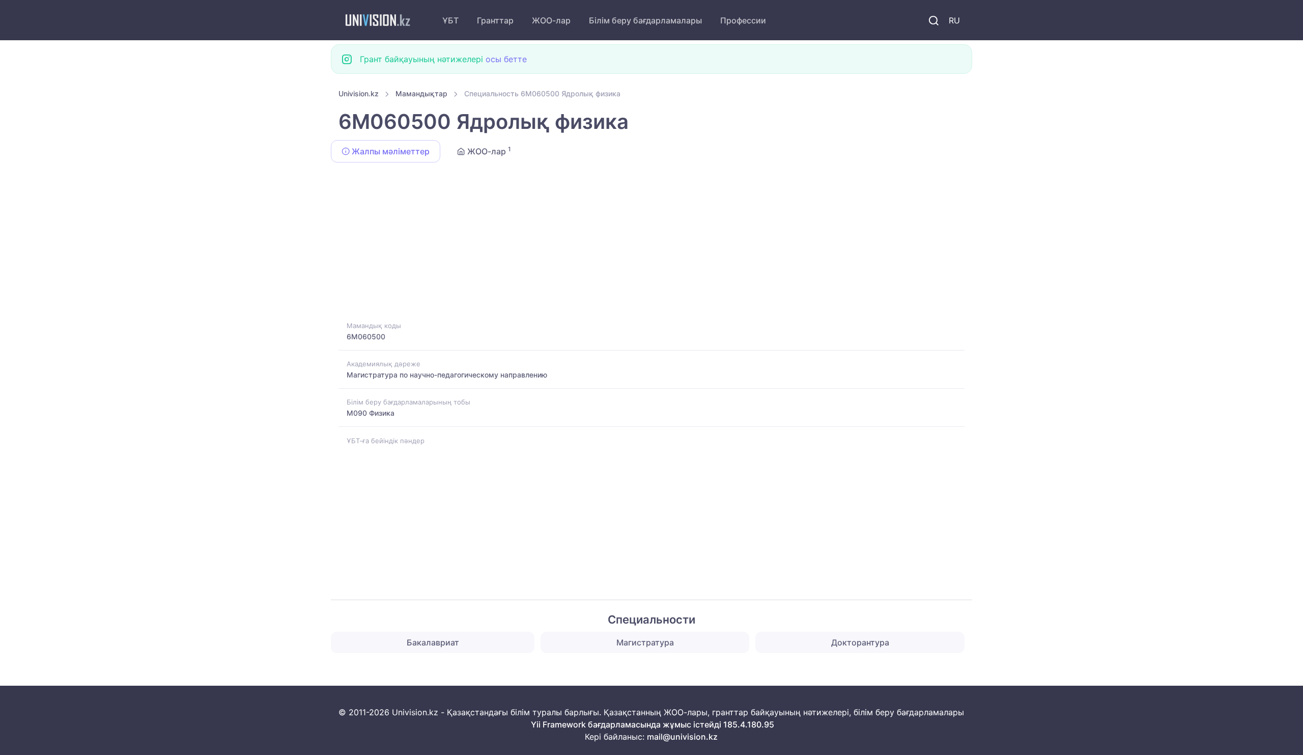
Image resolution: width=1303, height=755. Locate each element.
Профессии (743, 20)
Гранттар (495, 20)
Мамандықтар (421, 93)
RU (954, 20)
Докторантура (860, 642)
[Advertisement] (643, 243)
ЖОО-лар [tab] (488, 150)
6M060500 (366, 336)
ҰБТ (450, 20)
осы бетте (506, 59)
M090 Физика (370, 413)
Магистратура (645, 642)
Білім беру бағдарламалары (645, 20)
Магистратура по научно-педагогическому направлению (447, 374)
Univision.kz (358, 93)
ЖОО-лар (551, 20)
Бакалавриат (433, 642)
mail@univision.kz (682, 737)
